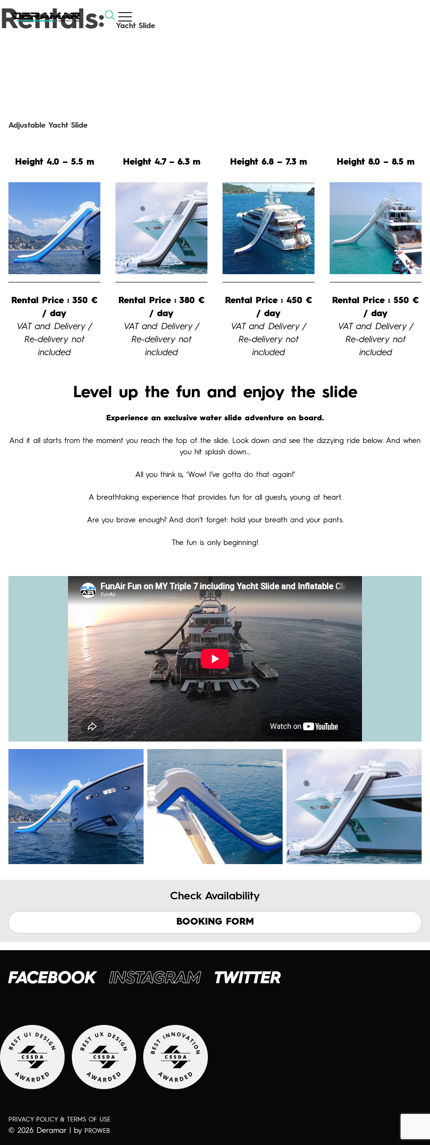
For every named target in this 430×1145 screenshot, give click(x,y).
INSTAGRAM (155, 979)
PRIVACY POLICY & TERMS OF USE (59, 1120)
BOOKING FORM (215, 922)
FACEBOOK (52, 979)
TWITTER (247, 979)
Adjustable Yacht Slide (48, 125)
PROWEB (97, 1131)
